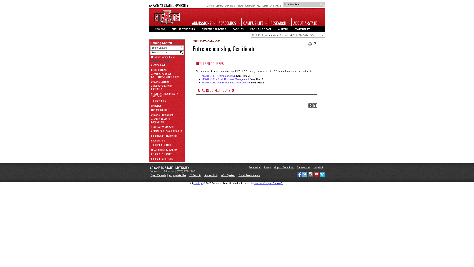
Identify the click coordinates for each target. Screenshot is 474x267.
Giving (210, 5)
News (240, 5)
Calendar (250, 5)
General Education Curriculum (167, 131)
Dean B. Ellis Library (161, 154)
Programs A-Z (158, 140)
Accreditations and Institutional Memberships (165, 76)
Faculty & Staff (260, 29)
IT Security (195, 175)
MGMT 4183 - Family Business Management (226, 82)
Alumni (283, 29)
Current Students (213, 29)
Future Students (183, 29)
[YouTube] (316, 175)
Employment (303, 167)
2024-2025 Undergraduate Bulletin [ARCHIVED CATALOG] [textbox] (283, 35)
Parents (238, 29)
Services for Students (163, 126)
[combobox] (288, 35)
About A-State (305, 23)
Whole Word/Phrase (165, 57)
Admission (156, 105)
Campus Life (253, 23)
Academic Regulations (162, 114)
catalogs (198, 183)
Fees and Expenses (160, 110)
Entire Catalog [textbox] (159, 47)
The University (158, 101)
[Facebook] (299, 175)
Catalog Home (158, 65)
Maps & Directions (284, 167)
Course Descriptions (162, 159)
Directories (255, 167)
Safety (267, 167)
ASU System (228, 175)
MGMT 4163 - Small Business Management (225, 79)
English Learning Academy (164, 149)
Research (278, 23)
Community (302, 29)
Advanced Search (159, 61)
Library (219, 5)
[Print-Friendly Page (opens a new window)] (310, 44)
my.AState (262, 5)
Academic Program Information (160, 121)
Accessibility (211, 175)
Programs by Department (164, 136)
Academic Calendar (160, 81)
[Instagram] (310, 175)
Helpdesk (318, 167)
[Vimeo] (322, 175)
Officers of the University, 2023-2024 (164, 95)
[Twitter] (304, 175)
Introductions (159, 70)
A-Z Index (275, 5)
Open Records (158, 175)
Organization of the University (161, 88)
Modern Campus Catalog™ (268, 183)
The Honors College (161, 145)
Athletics (230, 5)
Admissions (201, 23)
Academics (227, 23)
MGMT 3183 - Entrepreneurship (219, 76)
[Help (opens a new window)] (315, 44)
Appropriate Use (177, 175)
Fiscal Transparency (249, 175)
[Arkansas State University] (167, 23)
